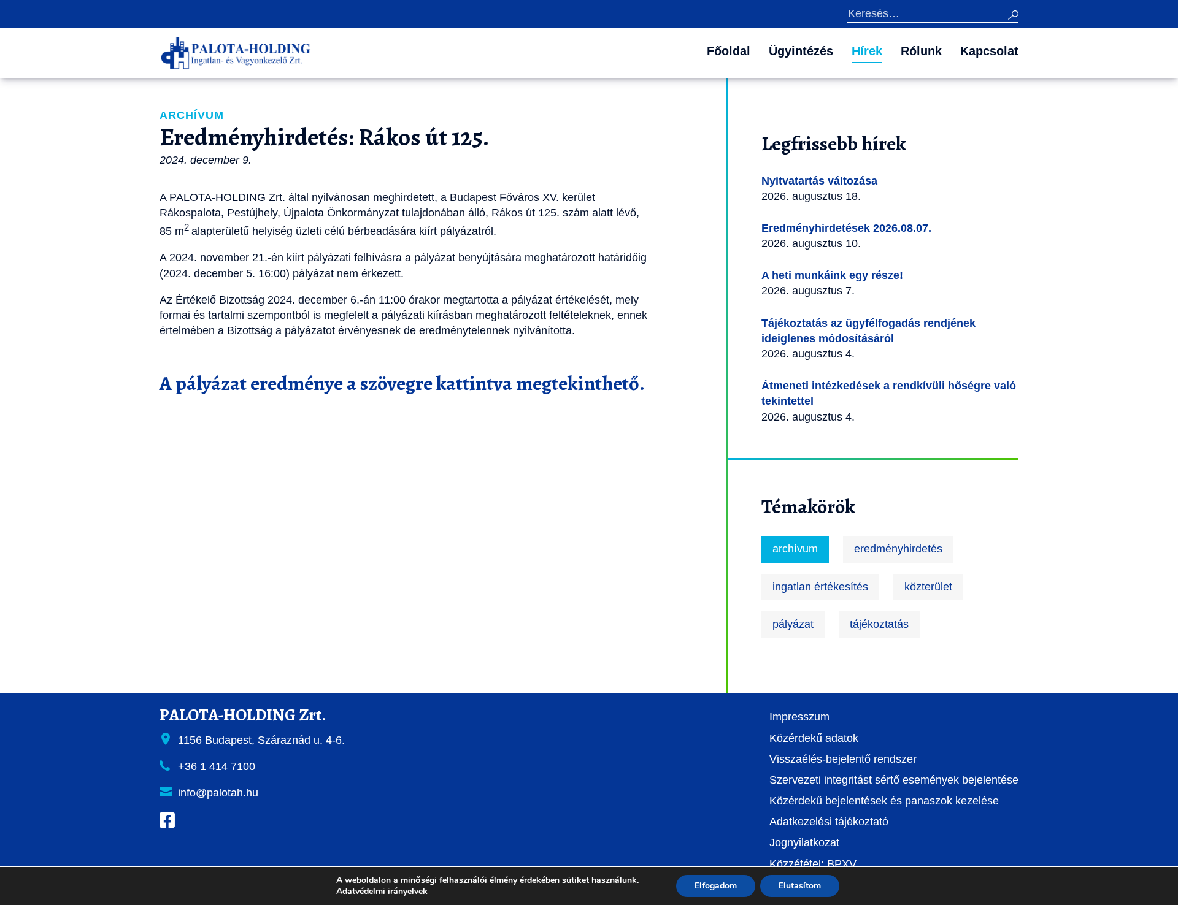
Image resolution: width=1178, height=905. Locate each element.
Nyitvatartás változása (819, 181)
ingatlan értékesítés (820, 587)
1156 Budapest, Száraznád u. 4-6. (261, 740)
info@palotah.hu (218, 793)
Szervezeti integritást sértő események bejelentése (893, 780)
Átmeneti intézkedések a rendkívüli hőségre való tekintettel (888, 393)
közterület (928, 587)
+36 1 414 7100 (216, 766)
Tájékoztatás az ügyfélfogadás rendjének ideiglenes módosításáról (868, 331)
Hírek (867, 51)
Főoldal (728, 51)
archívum (795, 549)
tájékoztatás (879, 624)
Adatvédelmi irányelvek (382, 891)
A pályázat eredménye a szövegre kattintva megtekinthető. (402, 383)
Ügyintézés (801, 51)
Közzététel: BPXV (813, 864)
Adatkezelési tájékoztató (828, 821)
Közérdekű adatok (813, 738)
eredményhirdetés (898, 549)
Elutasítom (800, 886)
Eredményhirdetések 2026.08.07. (846, 228)
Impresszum (799, 717)
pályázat (793, 624)
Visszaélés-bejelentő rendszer (843, 759)
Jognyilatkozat (804, 842)
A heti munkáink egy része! (832, 275)
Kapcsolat (989, 51)
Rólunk (921, 51)
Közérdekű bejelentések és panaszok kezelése (884, 801)
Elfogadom (716, 886)
